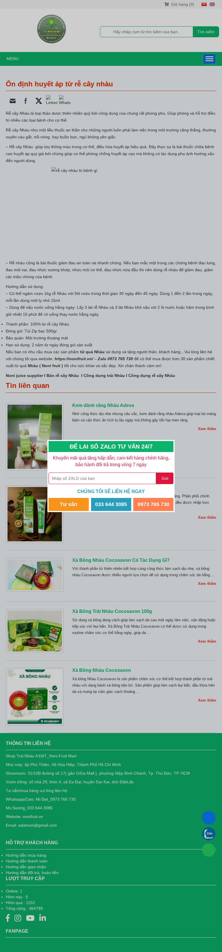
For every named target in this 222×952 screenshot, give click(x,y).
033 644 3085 (111, 504)
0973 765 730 (153, 504)
